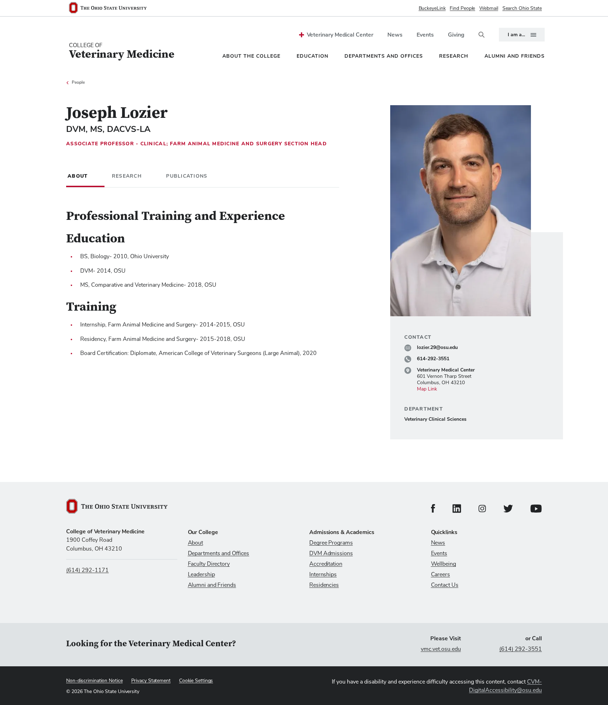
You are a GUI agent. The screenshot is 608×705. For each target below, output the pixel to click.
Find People (462, 8)
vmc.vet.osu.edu (441, 649)
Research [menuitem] (453, 56)
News (395, 34)
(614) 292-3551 (520, 649)
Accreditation (325, 564)
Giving (456, 34)
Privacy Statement (151, 680)
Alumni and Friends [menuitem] (514, 56)
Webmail (488, 8)
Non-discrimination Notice (94, 680)
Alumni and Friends (212, 585)
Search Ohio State (522, 8)
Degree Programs (331, 543)
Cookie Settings (196, 680)
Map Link (427, 389)
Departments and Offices (218, 553)
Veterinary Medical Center (340, 34)
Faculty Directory (209, 564)
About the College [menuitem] (251, 56)
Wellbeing (443, 564)
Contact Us (444, 585)
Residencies (324, 585)
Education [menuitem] (312, 56)
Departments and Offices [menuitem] (383, 56)
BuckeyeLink (432, 8)
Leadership (201, 574)
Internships (323, 574)
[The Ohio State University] (110, 8)
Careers (440, 574)
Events (425, 34)
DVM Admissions (331, 553)
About (195, 543)
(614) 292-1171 (87, 570)
